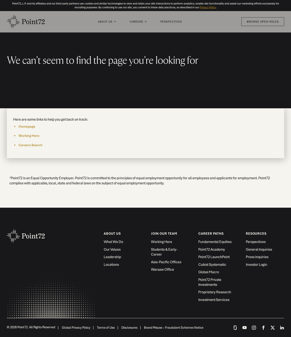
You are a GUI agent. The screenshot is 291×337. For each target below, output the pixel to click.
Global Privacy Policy (76, 327)
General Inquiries (259, 249)
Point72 (26, 243)
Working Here (29, 136)
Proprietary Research (214, 292)
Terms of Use (106, 327)
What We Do (113, 241)
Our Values (112, 249)
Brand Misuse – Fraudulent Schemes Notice (173, 327)
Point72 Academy (211, 249)
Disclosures (129, 327)
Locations (111, 264)
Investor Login (256, 264)
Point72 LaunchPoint (214, 257)
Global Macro (208, 272)
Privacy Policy (208, 7)
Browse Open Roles (263, 21)
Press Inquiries (257, 257)
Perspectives (171, 21)
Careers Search (30, 145)
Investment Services (213, 299)
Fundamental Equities (215, 241)
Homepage (27, 126)
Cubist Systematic (212, 264)
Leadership (112, 257)
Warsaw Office (162, 269)
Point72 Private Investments (209, 282)
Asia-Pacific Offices (166, 262)
